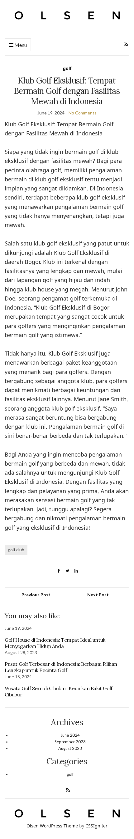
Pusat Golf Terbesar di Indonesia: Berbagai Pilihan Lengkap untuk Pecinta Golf (61, 667)
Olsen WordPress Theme (52, 826)
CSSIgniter (96, 826)
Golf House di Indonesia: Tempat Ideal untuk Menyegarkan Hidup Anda (55, 643)
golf (67, 68)
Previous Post (36, 594)
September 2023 (70, 741)
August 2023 (70, 748)
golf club (16, 549)
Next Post (98, 594)
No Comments (83, 112)
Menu (20, 45)
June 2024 (70, 735)
